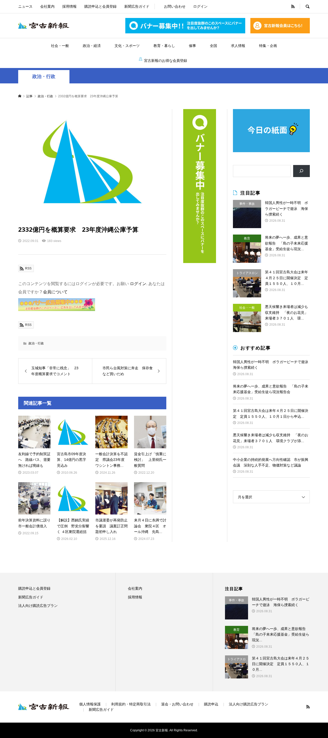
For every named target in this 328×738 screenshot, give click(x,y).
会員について (55, 292)
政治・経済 (92, 46)
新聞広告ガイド (136, 6)
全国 (213, 46)
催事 (192, 46)
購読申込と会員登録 (100, 6)
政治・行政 (43, 76)
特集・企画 (268, 46)
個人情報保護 (90, 704)
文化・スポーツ (127, 46)
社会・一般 (60, 46)
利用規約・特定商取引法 (131, 704)
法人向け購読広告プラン (38, 606)
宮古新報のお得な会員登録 (165, 61)
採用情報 (69, 6)
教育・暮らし (164, 46)
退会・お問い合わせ (177, 704)
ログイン (200, 6)
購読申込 (211, 704)
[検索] (301, 171)
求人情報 (238, 46)
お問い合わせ (175, 6)
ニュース (25, 6)
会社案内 (47, 6)
